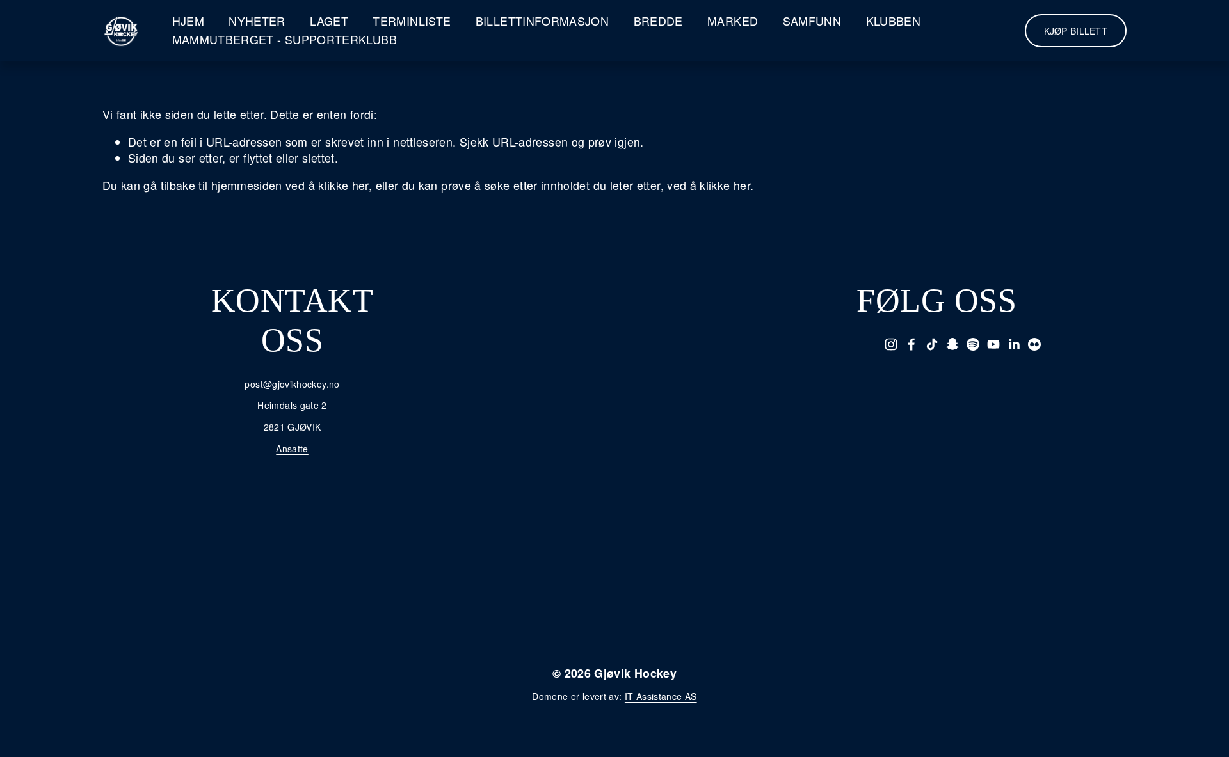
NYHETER (257, 21)
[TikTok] (932, 344)
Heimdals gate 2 (291, 405)
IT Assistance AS (661, 696)
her (675, 565)
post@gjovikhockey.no (292, 384)
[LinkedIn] (1014, 344)
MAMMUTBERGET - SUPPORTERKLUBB (284, 39)
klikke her (343, 185)
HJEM (188, 21)
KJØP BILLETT (1075, 30)
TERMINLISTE (412, 21)
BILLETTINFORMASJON (542, 21)
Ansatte (292, 449)
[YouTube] (993, 344)
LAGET (329, 21)
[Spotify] (973, 344)
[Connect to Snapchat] (952, 344)
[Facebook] (911, 344)
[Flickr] (1034, 344)
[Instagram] (891, 344)
